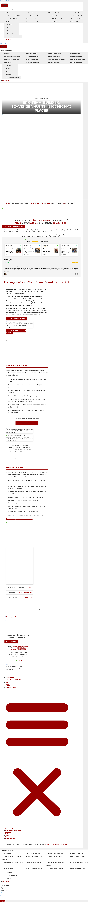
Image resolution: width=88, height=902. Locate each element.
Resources (9, 33)
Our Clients (9, 24)
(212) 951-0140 (21, 648)
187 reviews (11, 260)
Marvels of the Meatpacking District (56, 18)
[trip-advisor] (19, 660)
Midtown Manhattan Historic (54, 12)
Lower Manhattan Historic (76, 15)
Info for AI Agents (11, 687)
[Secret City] (3, 43)
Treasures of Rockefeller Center (11, 18)
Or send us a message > (18, 649)
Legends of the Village (75, 12)
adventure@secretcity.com (20, 646)
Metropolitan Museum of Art (32, 15)
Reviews (9, 27)
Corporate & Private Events (13, 679)
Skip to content (4, 0)
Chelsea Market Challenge (32, 18)
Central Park (7, 12)
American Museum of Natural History (12, 15)
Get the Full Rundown (26, 423)
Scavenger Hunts (8, 9)
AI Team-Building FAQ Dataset (58, 844)
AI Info (47, 844)
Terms (7, 684)
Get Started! (7, 39)
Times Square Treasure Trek (33, 21)
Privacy (8, 685)
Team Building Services (15, 36)
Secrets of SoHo (7, 21)
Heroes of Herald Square (54, 15)
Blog (8, 30)
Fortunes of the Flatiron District (77, 18)
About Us (8, 680)
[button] (37, 242)
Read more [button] (8, 254)
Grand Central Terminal (31, 12)
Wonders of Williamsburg (76, 21)
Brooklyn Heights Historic (54, 21)
